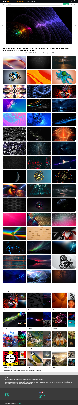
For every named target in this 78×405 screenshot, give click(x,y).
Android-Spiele (7, 392)
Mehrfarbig (44, 52)
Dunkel (27, 52)
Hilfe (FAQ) (40, 397)
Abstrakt (34, 52)
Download (66, 4)
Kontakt (40, 396)
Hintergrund (39, 52)
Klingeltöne (6, 394)
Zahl (31, 52)
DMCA (22, 403)
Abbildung (53, 52)
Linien (24, 52)
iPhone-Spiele (7, 393)
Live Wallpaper (7, 395)
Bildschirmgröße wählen (42, 395)
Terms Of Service (19, 403)
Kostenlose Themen (7, 396)
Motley (49, 52)
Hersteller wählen (41, 394)
